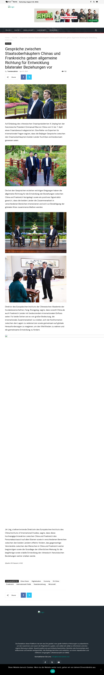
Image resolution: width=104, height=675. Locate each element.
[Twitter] (93, 1)
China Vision (24, 581)
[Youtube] (96, 1)
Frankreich (10, 584)
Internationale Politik (23, 584)
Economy (47, 581)
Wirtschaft (52, 584)
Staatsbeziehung (40, 584)
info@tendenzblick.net (60, 657)
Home (7, 38)
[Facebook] (90, 1)
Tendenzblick (12, 71)
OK (52, 671)
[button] (95, 30)
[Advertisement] (35, 571)
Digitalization (36, 581)
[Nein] (101, 669)
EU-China (56, 581)
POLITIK (14, 38)
